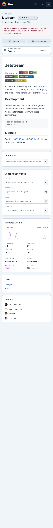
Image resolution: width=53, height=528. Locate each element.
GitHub (7, 288)
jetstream (9, 17)
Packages (7, 14)
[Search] (42, 4)
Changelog (9, 284)
